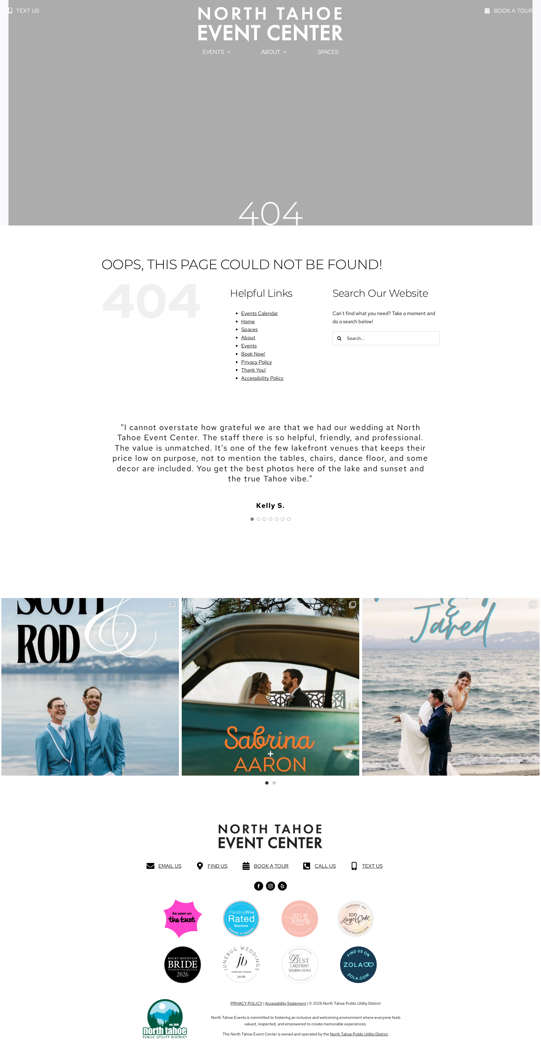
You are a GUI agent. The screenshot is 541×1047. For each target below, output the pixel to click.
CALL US (325, 866)
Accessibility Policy (262, 378)
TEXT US (372, 866)
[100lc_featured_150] (355, 903)
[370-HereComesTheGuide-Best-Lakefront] (300, 948)
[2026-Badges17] (182, 949)
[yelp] (282, 886)
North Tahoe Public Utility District (359, 1034)
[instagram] (270, 886)
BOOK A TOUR (271, 866)
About (248, 337)
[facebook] (258, 886)
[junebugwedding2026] (241, 949)
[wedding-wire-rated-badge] (241, 903)
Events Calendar (259, 313)
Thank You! (253, 370)
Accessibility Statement (285, 1003)
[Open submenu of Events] (227, 51)
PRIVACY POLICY (246, 1003)
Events (249, 345)
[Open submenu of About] (283, 51)
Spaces (249, 329)
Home (248, 321)
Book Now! (253, 354)
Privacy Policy (256, 362)
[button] (23, 10)
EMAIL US (169, 866)
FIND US (217, 866)
